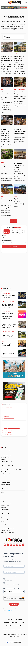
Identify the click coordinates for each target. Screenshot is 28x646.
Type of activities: (7, 240)
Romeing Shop (18, 625)
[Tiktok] (23, 544)
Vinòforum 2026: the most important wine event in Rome (8, 306)
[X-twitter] (8, 544)
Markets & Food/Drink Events (9, 301)
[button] (13, 221)
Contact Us (9, 619)
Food (2, 89)
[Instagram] (17, 544)
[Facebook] (5, 544)
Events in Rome (6, 293)
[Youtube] (20, 544)
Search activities (13, 246)
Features (5, 341)
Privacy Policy (9, 610)
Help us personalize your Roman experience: (13, 576)
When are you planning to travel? (11, 588)
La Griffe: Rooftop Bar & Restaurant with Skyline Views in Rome (9, 326)
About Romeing (18, 619)
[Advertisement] (14, 269)
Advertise (6, 622)
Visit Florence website (9, 629)
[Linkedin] (11, 544)
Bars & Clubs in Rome (6, 53)
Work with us (9, 625)
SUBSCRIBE (14, 604)
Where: (4, 235)
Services (22, 622)
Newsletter (14, 622)
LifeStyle (16, 53)
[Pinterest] (14, 544)
